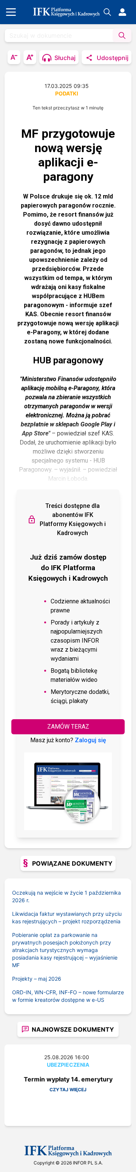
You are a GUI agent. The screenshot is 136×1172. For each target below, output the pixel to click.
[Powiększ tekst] (29, 57)
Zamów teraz (68, 726)
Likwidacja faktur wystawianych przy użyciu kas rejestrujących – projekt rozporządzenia (67, 917)
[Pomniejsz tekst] (14, 57)
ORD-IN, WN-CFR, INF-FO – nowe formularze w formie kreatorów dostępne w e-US (68, 996)
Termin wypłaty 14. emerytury (68, 1079)
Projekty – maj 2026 (36, 978)
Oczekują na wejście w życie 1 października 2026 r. (66, 896)
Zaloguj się (90, 740)
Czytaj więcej (68, 1089)
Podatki (66, 93)
